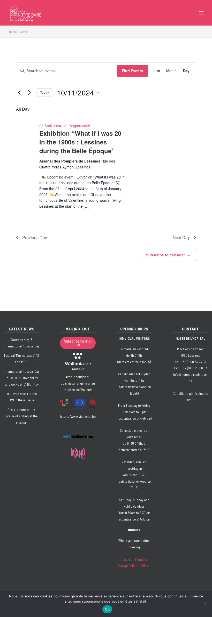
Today (44, 92)
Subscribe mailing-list (78, 343)
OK (107, 609)
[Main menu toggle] (201, 12)
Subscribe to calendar (165, 254)
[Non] (205, 603)
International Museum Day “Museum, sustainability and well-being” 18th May (21, 377)
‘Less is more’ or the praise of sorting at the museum (21, 416)
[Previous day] (19, 93)
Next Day (181, 237)
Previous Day (34, 237)
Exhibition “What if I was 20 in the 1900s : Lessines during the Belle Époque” (80, 142)
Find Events (132, 70)
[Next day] (29, 93)
